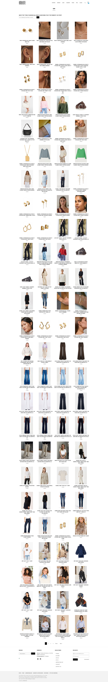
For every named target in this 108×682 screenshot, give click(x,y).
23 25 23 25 (42, 654)
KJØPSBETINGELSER (59, 662)
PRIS (77, 2)
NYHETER (53, 2)
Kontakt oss (58, 666)
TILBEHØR (68, 2)
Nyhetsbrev (46, 673)
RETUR (57, 660)
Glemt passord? (86, 659)
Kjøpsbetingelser (28, 673)
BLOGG (81, 2)
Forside (57, 653)
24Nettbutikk (25, 680)
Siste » (61, 643)
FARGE (73, 2)
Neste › (56, 643)
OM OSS (57, 658)
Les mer (22, 678)
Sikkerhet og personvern (38, 673)
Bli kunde (58, 655)
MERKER (58, 2)
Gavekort (58, 664)
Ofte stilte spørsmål (53, 673)
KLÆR (63, 2)
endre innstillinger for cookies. (30, 678)
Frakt (23, 673)
